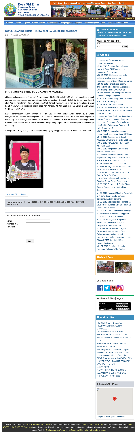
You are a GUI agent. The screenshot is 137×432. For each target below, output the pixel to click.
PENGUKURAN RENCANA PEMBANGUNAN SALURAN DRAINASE (110, 325)
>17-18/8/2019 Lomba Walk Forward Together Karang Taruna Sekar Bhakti (113, 156)
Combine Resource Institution (92, 424)
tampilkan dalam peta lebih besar (111, 416)
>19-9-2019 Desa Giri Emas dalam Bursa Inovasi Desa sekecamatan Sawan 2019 (114, 117)
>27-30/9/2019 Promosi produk (110, 104)
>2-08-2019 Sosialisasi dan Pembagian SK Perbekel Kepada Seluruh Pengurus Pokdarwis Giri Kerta (114, 204)
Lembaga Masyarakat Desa (94, 3)
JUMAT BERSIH (104, 367)
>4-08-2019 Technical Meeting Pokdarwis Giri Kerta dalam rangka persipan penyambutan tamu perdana (114, 195)
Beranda (9, 22)
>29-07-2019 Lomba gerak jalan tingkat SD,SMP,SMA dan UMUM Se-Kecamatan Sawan (114, 240)
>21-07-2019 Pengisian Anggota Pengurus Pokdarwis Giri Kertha (111, 247)
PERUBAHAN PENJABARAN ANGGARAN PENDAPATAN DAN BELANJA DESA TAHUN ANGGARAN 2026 (114, 336)
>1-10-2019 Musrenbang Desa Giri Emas (114, 98)
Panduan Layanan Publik (94, 22)
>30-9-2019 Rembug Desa (108, 101)
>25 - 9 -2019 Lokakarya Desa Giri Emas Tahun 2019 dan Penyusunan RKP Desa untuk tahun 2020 (114, 110)
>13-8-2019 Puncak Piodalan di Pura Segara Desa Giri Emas (113, 174)
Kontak (121, 3)
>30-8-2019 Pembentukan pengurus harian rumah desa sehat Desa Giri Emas (114, 132)
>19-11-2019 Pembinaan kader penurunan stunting (110, 61)
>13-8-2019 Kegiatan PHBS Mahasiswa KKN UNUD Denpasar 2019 (114, 168)
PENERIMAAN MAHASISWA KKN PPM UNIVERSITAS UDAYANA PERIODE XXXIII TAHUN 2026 (114, 361)
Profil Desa (57, 3)
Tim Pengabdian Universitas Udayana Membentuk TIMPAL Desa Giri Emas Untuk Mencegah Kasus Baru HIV (113, 352)
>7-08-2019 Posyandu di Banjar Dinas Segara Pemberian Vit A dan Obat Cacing (113, 187)
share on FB (12, 194)
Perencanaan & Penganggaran (60, 22)
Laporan (78, 22)
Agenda (26, 22)
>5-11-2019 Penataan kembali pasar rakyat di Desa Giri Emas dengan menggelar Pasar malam (112, 69)
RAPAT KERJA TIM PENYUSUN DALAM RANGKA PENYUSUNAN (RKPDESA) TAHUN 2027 (112, 372)
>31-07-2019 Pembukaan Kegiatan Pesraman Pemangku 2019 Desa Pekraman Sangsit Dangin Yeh (112, 231)
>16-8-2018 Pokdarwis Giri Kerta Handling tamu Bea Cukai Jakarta (111, 162)
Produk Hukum (38, 22)
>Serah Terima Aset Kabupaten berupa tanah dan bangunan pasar (114, 94)
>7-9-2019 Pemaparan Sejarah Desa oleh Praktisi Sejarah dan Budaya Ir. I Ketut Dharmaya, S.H (113, 125)
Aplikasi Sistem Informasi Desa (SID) (37, 424)
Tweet (23, 194)
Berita (18, 22)
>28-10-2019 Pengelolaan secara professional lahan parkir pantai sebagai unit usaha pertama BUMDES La (114, 86)
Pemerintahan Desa (72, 3)
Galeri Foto (106, 257)
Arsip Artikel (106, 317)
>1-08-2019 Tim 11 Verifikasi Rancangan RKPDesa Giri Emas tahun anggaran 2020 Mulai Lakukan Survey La (114, 213)
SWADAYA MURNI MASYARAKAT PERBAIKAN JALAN (112, 345)
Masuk (124, 47)
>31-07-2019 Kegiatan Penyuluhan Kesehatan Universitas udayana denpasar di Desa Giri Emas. (112, 222)
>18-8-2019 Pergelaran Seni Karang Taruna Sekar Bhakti (112, 150)
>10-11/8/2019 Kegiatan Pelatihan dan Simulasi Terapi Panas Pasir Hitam (113, 179)
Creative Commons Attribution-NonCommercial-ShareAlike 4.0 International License (76, 430)
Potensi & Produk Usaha (118, 22)
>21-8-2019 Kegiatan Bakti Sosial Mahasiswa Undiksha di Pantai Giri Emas (114, 138)
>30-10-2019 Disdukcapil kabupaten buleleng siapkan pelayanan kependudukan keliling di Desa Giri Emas (114, 77)
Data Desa (112, 3)
